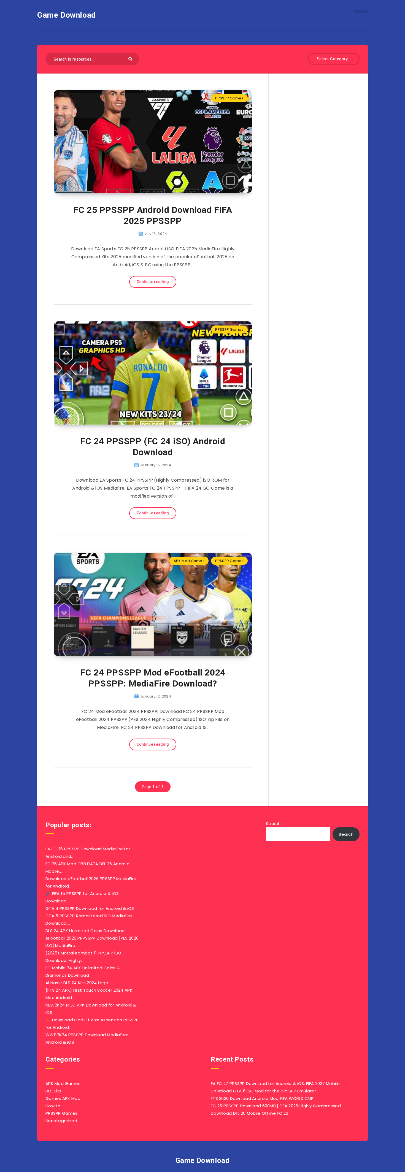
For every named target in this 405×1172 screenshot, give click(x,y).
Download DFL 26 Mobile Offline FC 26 (249, 1113)
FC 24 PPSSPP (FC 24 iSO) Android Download (152, 446)
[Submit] (131, 58)
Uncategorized (61, 1121)
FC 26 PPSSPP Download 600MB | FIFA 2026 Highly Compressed (276, 1106)
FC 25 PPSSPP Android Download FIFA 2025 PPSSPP (152, 215)
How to (53, 1106)
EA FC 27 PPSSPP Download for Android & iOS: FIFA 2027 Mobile (275, 1083)
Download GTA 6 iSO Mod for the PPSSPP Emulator (263, 1091)
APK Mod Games (189, 560)
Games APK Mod (62, 1098)
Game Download (66, 15)
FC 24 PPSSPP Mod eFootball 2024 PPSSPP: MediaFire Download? (152, 678)
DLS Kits (53, 1091)
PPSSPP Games (229, 98)
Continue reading (153, 282)
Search (273, 823)
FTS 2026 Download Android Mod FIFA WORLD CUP (262, 1098)
